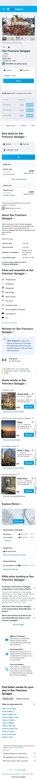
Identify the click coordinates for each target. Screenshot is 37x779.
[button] (3, 9)
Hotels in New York (8, 726)
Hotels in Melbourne (9, 714)
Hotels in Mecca (7, 711)
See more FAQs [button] (18, 625)
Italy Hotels (18, 770)
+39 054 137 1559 (9, 61)
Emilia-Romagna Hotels (8, 774)
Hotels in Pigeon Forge (10, 717)
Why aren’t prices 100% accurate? (15, 761)
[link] (14, 412)
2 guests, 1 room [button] (10, 75)
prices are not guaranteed (15, 747)
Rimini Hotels (25, 774)
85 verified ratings (20, 63)
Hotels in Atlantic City (10, 729)
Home (10, 770)
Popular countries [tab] (22, 699)
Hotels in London (8, 731)
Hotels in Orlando (8, 720)
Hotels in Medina (8, 723)
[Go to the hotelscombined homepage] (15, 9)
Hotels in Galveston (9, 734)
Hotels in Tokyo (7, 737)
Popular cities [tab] (8, 699)
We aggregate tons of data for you (15, 757)
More (3, 234)
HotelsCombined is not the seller (15, 753)
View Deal (28, 407)
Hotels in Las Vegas (9, 709)
